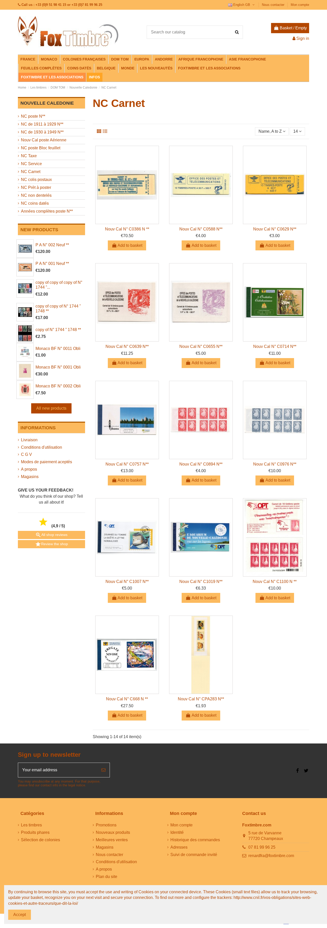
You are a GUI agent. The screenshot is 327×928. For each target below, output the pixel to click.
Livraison (29, 440)
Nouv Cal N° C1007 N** (127, 581)
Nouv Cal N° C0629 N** (274, 229)
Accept (19, 914)
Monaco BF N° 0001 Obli (58, 367)
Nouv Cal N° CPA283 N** (201, 699)
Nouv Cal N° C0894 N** (201, 464)
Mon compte (300, 5)
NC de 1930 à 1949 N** (42, 132)
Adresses (179, 847)
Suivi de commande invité (193, 854)
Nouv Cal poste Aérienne (43, 140)
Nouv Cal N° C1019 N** (201, 581)
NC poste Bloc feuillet (40, 148)
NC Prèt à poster (36, 187)
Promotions (106, 825)
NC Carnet (30, 171)
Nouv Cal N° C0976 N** (274, 464)
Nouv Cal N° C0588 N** (201, 229)
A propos (29, 469)
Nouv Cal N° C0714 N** (274, 346)
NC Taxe (29, 156)
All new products (51, 408)
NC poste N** (33, 116)
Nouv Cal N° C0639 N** (127, 346)
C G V (26, 454)
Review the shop (51, 544)
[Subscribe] (103, 770)
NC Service (31, 164)
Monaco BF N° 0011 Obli (58, 348)
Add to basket (130, 245)
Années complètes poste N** (47, 211)
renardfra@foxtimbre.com (271, 855)
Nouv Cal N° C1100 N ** (275, 581)
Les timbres (31, 825)
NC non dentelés (36, 195)
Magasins (30, 476)
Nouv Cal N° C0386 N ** (127, 229)
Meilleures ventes (112, 840)
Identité (177, 832)
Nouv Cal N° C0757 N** (127, 464)
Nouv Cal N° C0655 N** (201, 346)
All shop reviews (51, 535)
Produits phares (35, 832)
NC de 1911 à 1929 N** (42, 124)
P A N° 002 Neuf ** (52, 245)
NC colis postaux (36, 179)
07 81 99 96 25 (261, 847)
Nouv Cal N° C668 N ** (127, 699)
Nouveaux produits (113, 832)
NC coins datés (35, 203)
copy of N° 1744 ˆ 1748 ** (58, 329)
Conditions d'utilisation (41, 447)
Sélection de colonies (40, 840)
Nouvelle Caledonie (47, 103)
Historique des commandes (195, 840)
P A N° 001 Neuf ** (52, 263)
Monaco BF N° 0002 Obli (58, 386)
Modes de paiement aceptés (46, 462)
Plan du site (106, 876)
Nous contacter (273, 5)
